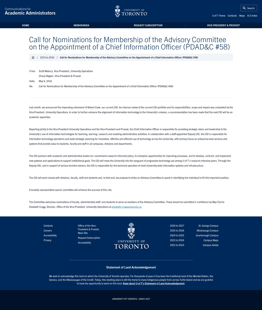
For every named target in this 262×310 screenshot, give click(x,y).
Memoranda (81, 25)
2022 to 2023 (177, 244)
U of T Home (218, 15)
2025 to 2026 (177, 230)
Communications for (30, 11)
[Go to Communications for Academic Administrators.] (33, 57)
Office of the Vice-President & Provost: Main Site (88, 229)
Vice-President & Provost (223, 25)
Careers (48, 230)
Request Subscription (148, 25)
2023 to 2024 (177, 240)
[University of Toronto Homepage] (131, 235)
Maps (242, 15)
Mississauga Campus (207, 230)
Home (25, 25)
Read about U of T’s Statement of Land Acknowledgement (154, 283)
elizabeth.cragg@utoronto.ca (126, 206)
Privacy (47, 240)
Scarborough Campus (207, 235)
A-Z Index (252, 15)
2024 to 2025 (177, 235)
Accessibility (84, 242)
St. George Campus (208, 225)
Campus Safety (210, 244)
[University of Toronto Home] (131, 11)
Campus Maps (211, 240)
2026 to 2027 (177, 225)
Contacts (232, 15)
